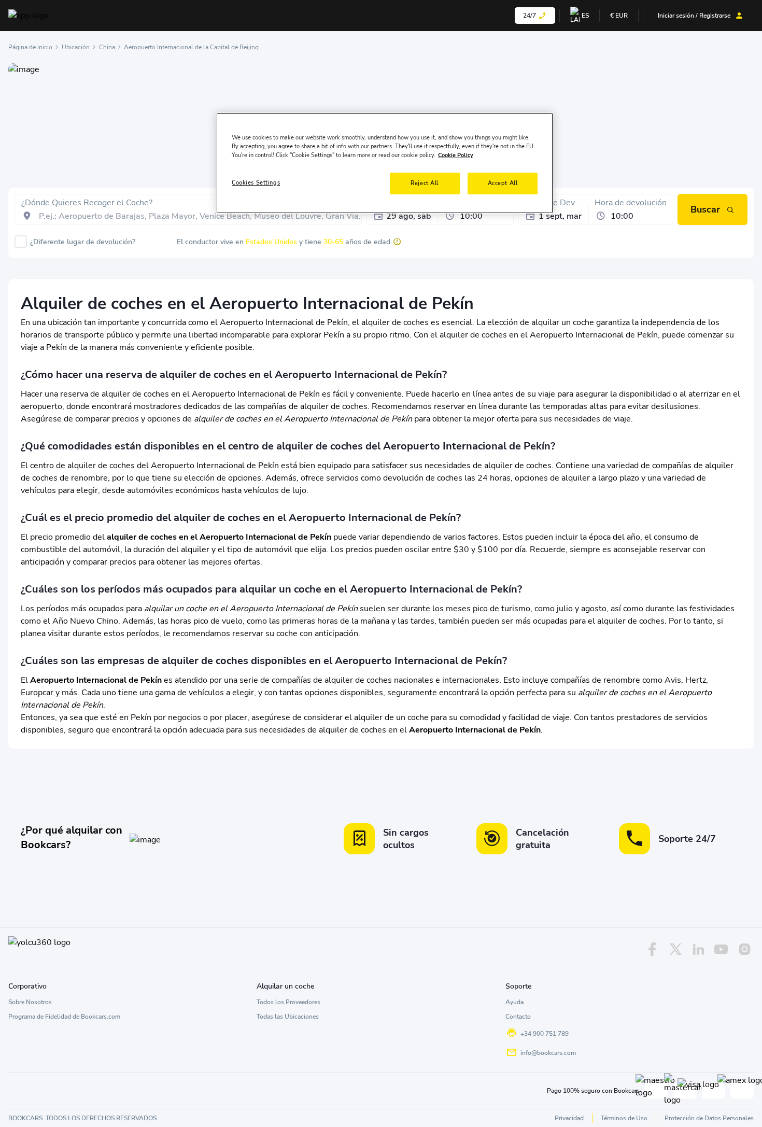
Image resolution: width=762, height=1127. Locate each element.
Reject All (425, 183)
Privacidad (569, 1118)
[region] (384, 162)
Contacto (518, 1016)
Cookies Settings (256, 183)
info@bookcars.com (548, 1053)
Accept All (503, 183)
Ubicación (76, 47)
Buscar (705, 209)
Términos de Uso (624, 1118)
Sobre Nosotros (30, 1002)
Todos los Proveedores (288, 1002)
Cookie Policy (455, 155)
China (107, 47)
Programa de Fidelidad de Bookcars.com (64, 1016)
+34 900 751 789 (544, 1034)
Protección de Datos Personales (709, 1118)
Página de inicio (30, 47)
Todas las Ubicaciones (288, 1016)
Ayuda (514, 1002)
